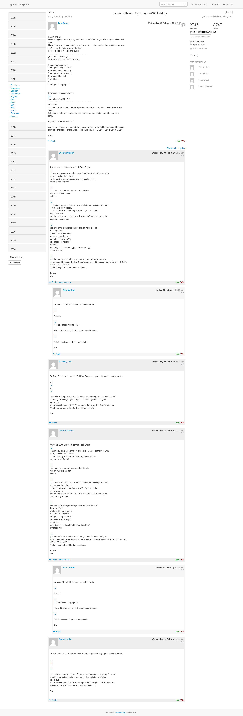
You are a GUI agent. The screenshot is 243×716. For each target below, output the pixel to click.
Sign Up (229, 4)
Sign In (217, 4)
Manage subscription (201, 36)
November (15, 88)
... (50, 95)
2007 (13, 223)
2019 (13, 78)
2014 (13, 162)
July (12, 99)
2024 (13, 35)
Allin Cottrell (69, 289)
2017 (13, 135)
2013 (13, 170)
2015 (13, 153)
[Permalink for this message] (184, 25)
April (12, 107)
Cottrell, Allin (65, 361)
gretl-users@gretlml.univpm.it (203, 31)
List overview (16, 257)
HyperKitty (120, 712)
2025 (13, 26)
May (12, 104)
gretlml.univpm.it (19, 4)
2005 (13, 240)
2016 (13, 144)
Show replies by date (176, 148)
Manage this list (201, 4)
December (15, 85)
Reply (53, 141)
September (15, 93)
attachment (64, 282)
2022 (13, 52)
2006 (13, 231)
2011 (13, 188)
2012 (13, 179)
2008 (13, 214)
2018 (13, 127)
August (14, 96)
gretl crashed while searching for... (217, 16)
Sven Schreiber (66, 152)
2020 (13, 70)
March (13, 110)
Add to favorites (200, 48)
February (15, 113)
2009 (13, 205)
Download (15, 262)
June (13, 102)
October (14, 90)
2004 (13, 249)
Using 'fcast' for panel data (60, 16)
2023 (13, 44)
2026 (13, 17)
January (14, 116)
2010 (13, 196)
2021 (13, 61)
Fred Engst (63, 23)
